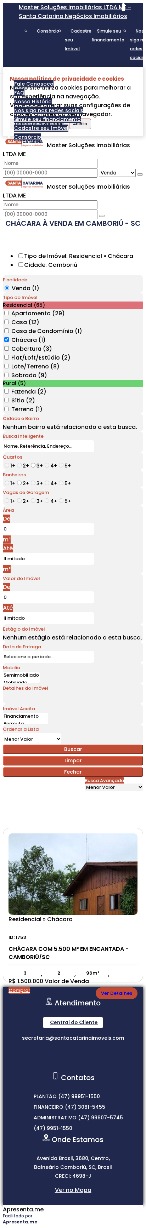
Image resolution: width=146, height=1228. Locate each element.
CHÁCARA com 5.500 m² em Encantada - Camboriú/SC (69, 952)
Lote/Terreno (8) (35, 366)
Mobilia (11, 667)
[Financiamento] (25, 716)
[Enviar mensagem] (140, 174)
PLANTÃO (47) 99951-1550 (67, 1096)
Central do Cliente (74, 1022)
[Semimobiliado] (21, 675)
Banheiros (14, 474)
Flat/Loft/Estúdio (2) (41, 358)
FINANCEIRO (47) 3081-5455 (69, 1107)
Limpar (73, 760)
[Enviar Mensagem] (102, 216)
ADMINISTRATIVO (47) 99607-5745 (78, 1117)
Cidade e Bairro (21, 418)
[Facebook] (73, 1066)
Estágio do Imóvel (24, 629)
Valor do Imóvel (21, 578)
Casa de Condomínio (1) (46, 331)
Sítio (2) (23, 400)
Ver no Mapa (73, 1190)
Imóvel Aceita (19, 708)
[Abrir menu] (2, 72)
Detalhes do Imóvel (25, 688)
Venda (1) (25, 288)
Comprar (19, 990)
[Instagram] (73, 1054)
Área (8, 510)
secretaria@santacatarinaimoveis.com (73, 1037)
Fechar (73, 771)
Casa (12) (25, 322)
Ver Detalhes (116, 993)
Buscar (73, 749)
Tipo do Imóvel (20, 297)
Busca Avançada (104, 780)
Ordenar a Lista (21, 729)
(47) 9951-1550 (53, 1128)
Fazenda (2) (28, 392)
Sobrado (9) (29, 375)
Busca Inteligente (23, 436)
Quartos (12, 457)
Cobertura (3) (31, 349)
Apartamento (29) (38, 313)
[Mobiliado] (21, 683)
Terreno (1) (27, 409)
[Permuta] (25, 724)
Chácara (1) (28, 340)
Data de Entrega (22, 646)
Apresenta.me (23, 1209)
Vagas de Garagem (26, 492)
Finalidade (15, 279)
